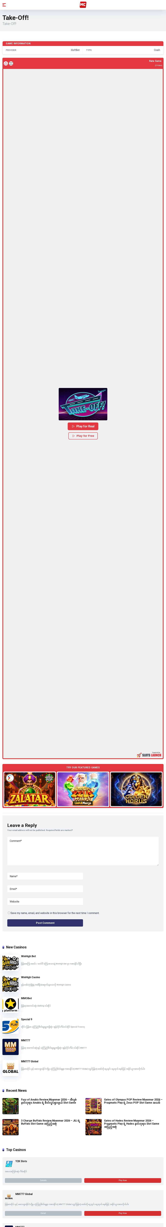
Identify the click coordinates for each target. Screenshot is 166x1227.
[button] (83, 404)
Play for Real (85, 426)
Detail (43, 1213)
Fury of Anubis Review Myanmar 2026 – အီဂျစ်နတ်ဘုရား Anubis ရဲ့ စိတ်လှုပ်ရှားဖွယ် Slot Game (49, 1101)
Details (43, 1180)
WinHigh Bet (28, 956)
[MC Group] (83, 4)
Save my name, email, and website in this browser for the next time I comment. (55, 913)
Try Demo (30, 789)
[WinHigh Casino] (10, 991)
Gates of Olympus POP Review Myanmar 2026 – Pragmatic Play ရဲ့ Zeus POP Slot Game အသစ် (133, 1101)
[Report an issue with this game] (6, 63)
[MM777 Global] (10, 1075)
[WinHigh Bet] (10, 970)
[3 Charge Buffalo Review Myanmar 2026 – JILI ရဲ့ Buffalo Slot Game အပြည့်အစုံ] (10, 1134)
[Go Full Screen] (11, 63)
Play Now (123, 1180)
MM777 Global (29, 1061)
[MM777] (10, 1054)
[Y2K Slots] (9, 1166)
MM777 (25, 1040)
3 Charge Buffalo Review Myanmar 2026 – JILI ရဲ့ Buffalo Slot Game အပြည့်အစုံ (50, 1122)
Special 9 (26, 1019)
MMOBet (26, 998)
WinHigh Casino (30, 977)
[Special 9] (10, 1033)
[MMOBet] (10, 1012)
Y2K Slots (21, 1161)
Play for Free (85, 435)
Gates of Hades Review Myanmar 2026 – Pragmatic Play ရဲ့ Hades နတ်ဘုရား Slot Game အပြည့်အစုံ (131, 1123)
